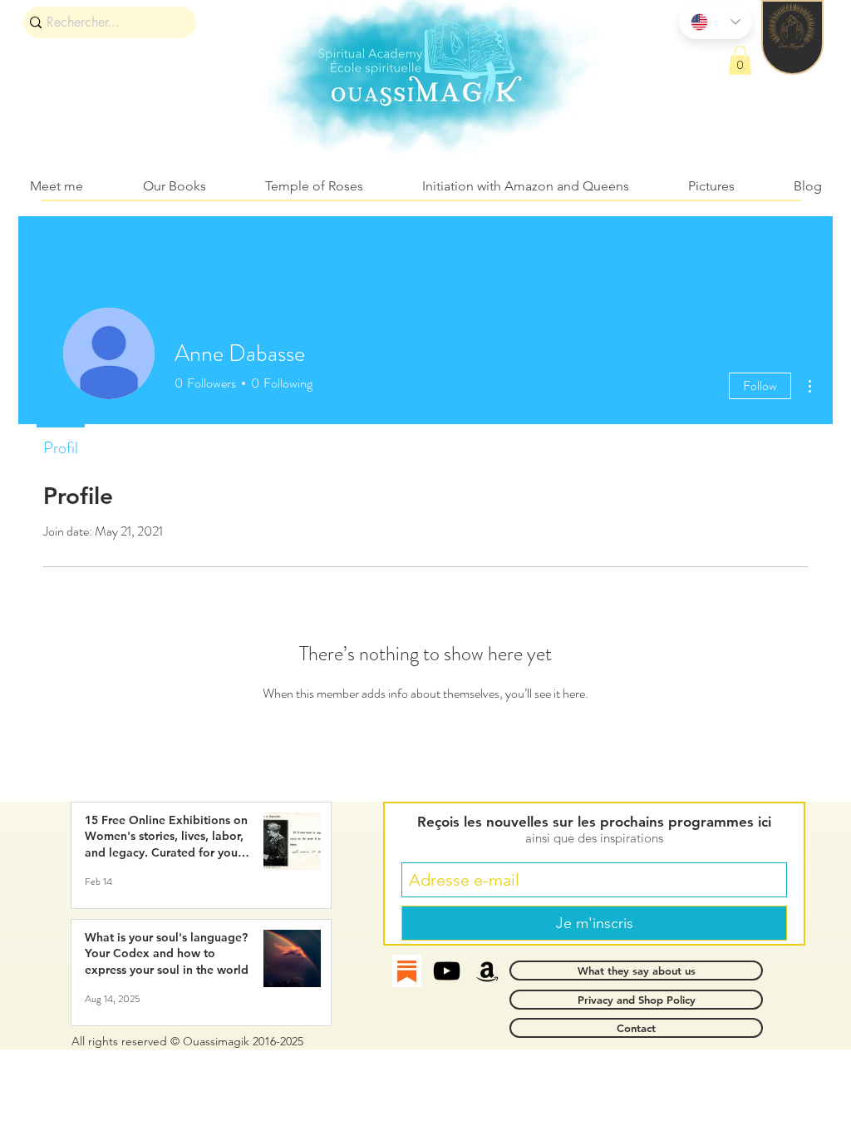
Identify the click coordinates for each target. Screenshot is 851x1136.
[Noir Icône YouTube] (446, 971)
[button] (740, 60)
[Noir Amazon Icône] (487, 971)
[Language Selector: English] (715, 22)
